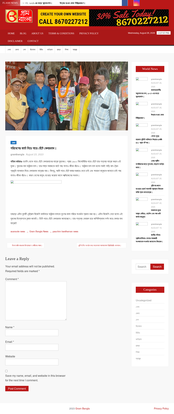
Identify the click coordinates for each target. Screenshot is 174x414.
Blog (23, 33)
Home (11, 33)
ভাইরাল (50, 49)
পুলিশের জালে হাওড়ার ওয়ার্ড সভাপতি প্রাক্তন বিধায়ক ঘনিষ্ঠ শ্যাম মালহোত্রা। (149, 188)
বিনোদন (32, 49)
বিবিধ (41, 49)
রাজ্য (59, 49)
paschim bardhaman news (65, 231)
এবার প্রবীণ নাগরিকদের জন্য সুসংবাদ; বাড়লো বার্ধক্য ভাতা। (150, 164)
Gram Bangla (82, 408)
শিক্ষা (66, 49)
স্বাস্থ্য (75, 49)
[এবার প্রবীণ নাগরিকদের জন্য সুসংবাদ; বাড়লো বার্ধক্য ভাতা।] (142, 153)
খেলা (9, 49)
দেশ (24, 49)
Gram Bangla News (38, 231)
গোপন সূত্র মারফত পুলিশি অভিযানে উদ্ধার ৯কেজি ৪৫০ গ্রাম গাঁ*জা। (149, 139)
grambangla (17, 154)
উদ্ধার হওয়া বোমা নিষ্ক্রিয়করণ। (72, 3)
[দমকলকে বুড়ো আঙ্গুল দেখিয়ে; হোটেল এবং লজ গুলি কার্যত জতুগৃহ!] (142, 203)
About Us (37, 33)
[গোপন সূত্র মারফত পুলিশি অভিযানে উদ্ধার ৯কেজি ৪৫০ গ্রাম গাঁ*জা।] (142, 129)
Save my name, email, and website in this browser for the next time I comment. (35, 378)
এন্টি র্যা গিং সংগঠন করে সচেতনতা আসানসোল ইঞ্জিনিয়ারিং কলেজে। (99, 245)
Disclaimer (15, 41)
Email (9, 342)
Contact (33, 41)
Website (10, 356)
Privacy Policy (89, 33)
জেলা (17, 49)
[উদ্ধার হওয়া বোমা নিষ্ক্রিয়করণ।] (142, 107)
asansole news (18, 231)
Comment (12, 279)
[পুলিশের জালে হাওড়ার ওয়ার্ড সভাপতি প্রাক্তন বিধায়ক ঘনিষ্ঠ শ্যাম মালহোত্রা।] (142, 178)
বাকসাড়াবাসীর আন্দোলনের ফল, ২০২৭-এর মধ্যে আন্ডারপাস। (148, 93)
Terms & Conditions (61, 33)
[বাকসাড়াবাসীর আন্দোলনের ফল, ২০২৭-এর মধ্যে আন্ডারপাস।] (142, 83)
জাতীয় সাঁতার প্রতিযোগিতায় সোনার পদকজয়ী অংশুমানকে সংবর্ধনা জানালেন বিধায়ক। (149, 238)
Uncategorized (143, 300)
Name (9, 327)
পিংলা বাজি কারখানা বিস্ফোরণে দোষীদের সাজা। (27, 245)
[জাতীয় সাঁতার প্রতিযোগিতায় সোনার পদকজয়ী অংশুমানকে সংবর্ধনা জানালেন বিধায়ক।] (142, 228)
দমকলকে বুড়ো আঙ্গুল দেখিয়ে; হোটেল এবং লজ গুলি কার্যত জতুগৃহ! (148, 213)
